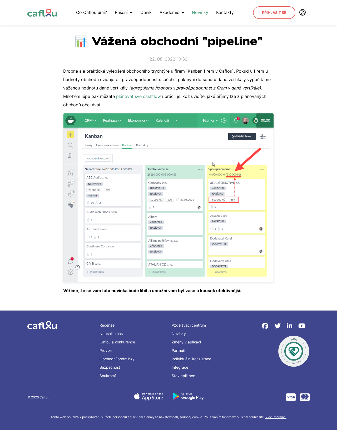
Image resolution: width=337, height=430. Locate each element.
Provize (106, 350)
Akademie (169, 12)
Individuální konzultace (191, 359)
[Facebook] (266, 326)
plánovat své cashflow (138, 96)
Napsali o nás (111, 333)
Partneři (178, 350)
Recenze (107, 325)
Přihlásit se (274, 12)
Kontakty (225, 12)
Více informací (275, 417)
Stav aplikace (183, 375)
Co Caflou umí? (91, 12)
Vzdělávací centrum (189, 325)
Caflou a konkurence (117, 342)
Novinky (200, 12)
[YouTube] (301, 326)
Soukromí (108, 375)
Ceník (146, 12)
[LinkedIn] (290, 326)
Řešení (121, 12)
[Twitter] (278, 326)
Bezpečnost (110, 367)
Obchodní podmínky (117, 359)
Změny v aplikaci (186, 342)
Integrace (180, 367)
